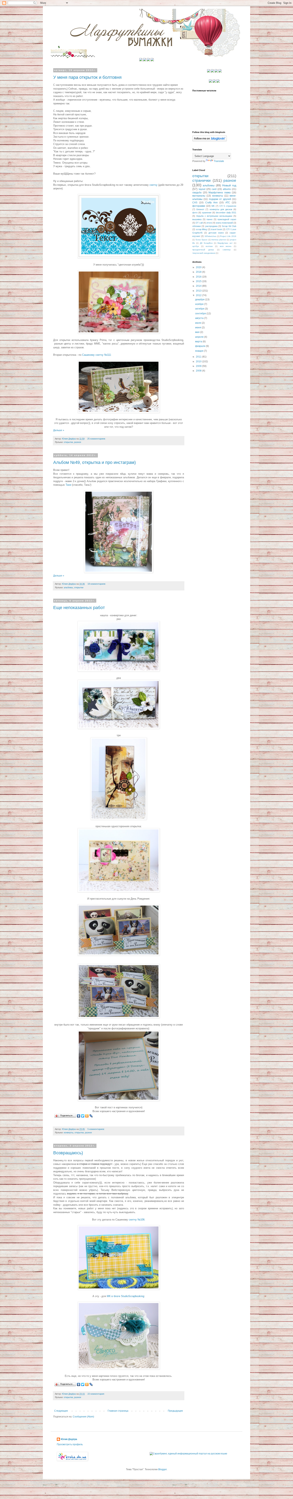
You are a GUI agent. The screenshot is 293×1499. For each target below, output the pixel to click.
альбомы (68, 587)
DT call (199, 223)
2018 (199, 272)
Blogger (162, 1469)
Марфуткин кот (224, 243)
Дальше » (58, 430)
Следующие (61, 1410)
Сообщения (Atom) (83, 1416)
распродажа (211, 226)
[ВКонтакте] (79, 1116)
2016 (199, 276)
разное (77, 442)
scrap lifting (201, 229)
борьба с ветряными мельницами (214, 216)
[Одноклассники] (87, 1116)
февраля (200, 346)
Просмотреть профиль (70, 1444)
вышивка (197, 219)
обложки (196, 226)
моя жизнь (226, 246)
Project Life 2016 (228, 236)
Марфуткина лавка (219, 192)
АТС (227, 202)
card (214, 189)
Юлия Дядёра (69, 1439)
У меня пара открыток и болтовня (87, 77)
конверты (68, 1132)
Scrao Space (202, 240)
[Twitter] (83, 1116)
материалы (198, 195)
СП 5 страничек (227, 206)
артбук (195, 246)
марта (199, 341)
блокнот (200, 209)
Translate (219, 161)
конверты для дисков (221, 209)
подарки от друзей (220, 199)
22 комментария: (96, 1394)
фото (195, 212)
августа (199, 318)
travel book (216, 229)
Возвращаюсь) (68, 1152)
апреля (199, 337)
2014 (199, 286)
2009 (199, 366)
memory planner (218, 240)
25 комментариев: (96, 438)
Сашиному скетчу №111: (97, 354)
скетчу (153, 184)
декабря (200, 299)
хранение (206, 212)
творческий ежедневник (203, 253)
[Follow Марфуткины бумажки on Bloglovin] (209, 140)
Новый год (229, 185)
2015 (199, 281)
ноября (199, 304)
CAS (194, 202)
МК (212, 206)
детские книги (215, 233)
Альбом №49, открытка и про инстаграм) (94, 462)
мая (197, 332)
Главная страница (118, 1410)
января (199, 351)
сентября (200, 313)
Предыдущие (175, 1410)
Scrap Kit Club (229, 226)
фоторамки (198, 206)
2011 (199, 356)
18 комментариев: (97, 584)
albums (227, 189)
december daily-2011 (226, 212)
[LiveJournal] (91, 1116)
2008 (199, 370)
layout (202, 189)
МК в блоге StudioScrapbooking (125, 1296)
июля (198, 323)
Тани (68, 484)
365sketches (210, 236)
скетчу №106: (137, 1219)
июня (198, 327)
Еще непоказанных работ (79, 607)
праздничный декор (203, 250)
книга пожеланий (224, 223)
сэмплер (227, 250)
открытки (68, 442)
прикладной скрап (226, 219)
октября (200, 308)
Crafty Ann (211, 202)
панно (209, 219)
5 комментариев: (96, 1129)
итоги (209, 223)
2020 (199, 267)
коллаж (209, 246)
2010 (199, 361)
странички (201, 180)
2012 (199, 295)
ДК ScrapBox (206, 243)
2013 (199, 290)
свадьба (197, 192)
